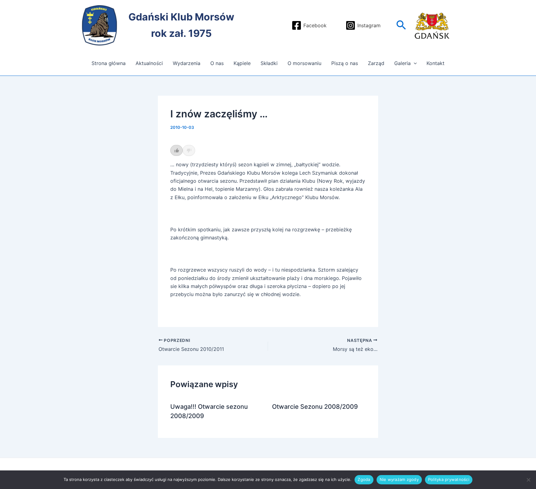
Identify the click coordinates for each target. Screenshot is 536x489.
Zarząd (376, 63)
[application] (414, 63)
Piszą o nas (344, 63)
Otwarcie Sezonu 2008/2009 (315, 406)
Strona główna (109, 63)
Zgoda (364, 479)
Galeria (402, 63)
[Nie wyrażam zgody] (528, 480)
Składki (269, 63)
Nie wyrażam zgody (399, 479)
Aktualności (149, 63)
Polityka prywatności (448, 479)
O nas (217, 63)
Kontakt (435, 63)
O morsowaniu (304, 63)
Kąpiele (242, 63)
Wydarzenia (186, 63)
